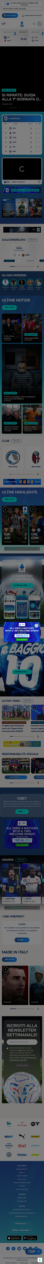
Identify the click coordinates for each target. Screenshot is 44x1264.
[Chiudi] (36, 625)
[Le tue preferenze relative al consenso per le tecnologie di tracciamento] (40, 1260)
